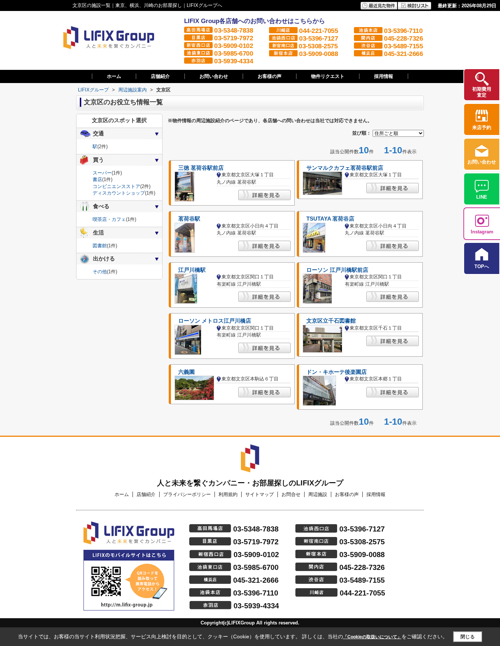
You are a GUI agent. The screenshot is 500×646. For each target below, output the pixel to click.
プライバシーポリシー (187, 494)
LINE (481, 197)
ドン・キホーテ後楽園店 (336, 372)
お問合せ (291, 494)
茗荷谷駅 (189, 219)
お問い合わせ (213, 76)
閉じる (467, 636)
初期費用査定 (481, 92)
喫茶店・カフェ (109, 219)
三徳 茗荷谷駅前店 (201, 168)
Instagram (482, 231)
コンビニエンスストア (116, 186)
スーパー (102, 173)
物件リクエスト (327, 76)
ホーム (114, 76)
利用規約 (228, 494)
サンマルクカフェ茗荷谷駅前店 (344, 168)
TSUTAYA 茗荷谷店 (330, 219)
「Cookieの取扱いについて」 (372, 636)
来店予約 (481, 127)
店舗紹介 (160, 76)
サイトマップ (259, 494)
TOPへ (481, 266)
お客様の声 (269, 76)
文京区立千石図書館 (331, 321)
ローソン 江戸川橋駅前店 (337, 270)
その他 (100, 271)
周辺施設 (317, 494)
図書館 (100, 245)
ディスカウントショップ (119, 193)
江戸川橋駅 (192, 270)
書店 (97, 179)
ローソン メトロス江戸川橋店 (214, 321)
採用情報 (383, 76)
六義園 (186, 372)
